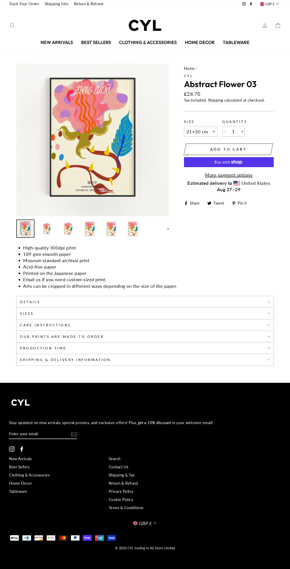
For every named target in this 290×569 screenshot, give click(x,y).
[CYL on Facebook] (21, 449)
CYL (188, 76)
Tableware (236, 42)
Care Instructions (45, 325)
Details (30, 302)
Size (189, 122)
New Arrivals (57, 42)
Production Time (43, 348)
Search (115, 458)
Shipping (215, 100)
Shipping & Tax (122, 475)
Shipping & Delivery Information (65, 360)
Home (189, 68)
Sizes (27, 313)
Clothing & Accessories (148, 42)
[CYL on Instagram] (11, 449)
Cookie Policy (121, 499)
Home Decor (200, 42)
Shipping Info (57, 3)
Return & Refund (89, 3)
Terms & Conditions (126, 507)
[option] (92, 139)
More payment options (228, 175)
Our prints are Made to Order (62, 337)
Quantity (234, 122)
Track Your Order (24, 3)
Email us (32, 279)
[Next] (166, 229)
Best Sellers (96, 42)
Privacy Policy (121, 491)
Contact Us (118, 466)
